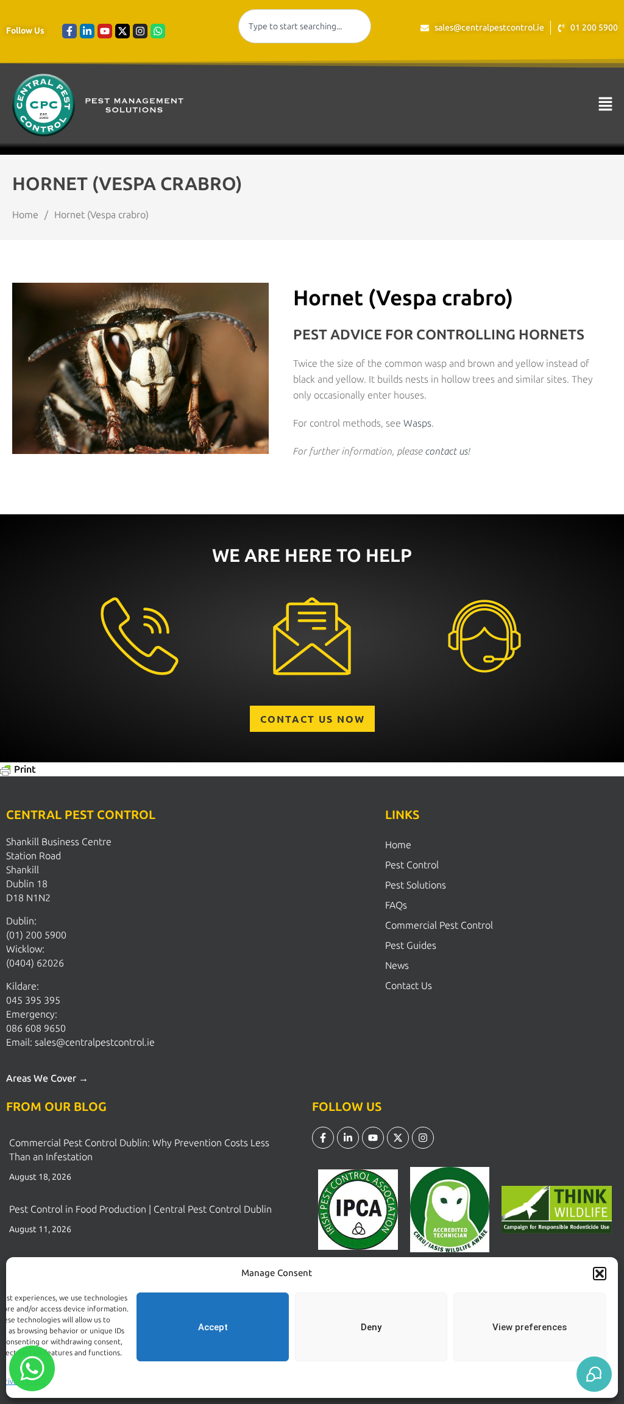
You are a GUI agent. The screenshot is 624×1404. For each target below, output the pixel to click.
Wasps (417, 423)
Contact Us (408, 985)
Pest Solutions (415, 885)
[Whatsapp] (158, 31)
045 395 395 (33, 1000)
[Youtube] (105, 31)
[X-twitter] (122, 31)
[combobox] (304, 26)
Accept (213, 1327)
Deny (371, 1327)
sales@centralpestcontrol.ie (95, 1042)
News (397, 965)
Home (398, 845)
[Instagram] (140, 31)
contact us (446, 451)
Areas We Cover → (47, 1078)
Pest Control (412, 865)
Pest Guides (410, 945)
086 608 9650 (36, 1028)
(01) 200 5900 (36, 935)
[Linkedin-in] (87, 31)
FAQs (396, 905)
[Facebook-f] (69, 31)
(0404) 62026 (35, 963)
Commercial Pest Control (439, 925)
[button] (600, 1274)
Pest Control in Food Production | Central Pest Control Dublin (140, 1209)
